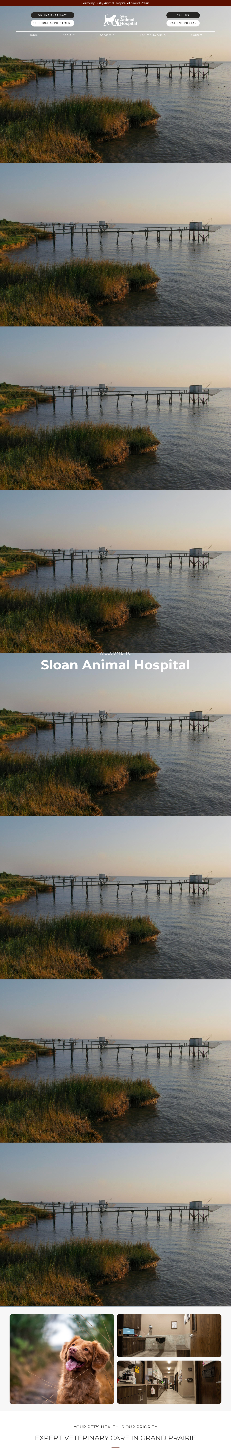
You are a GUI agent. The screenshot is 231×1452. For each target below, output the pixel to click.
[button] (69, 35)
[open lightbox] (62, 1359)
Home (33, 35)
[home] (121, 19)
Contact (196, 35)
